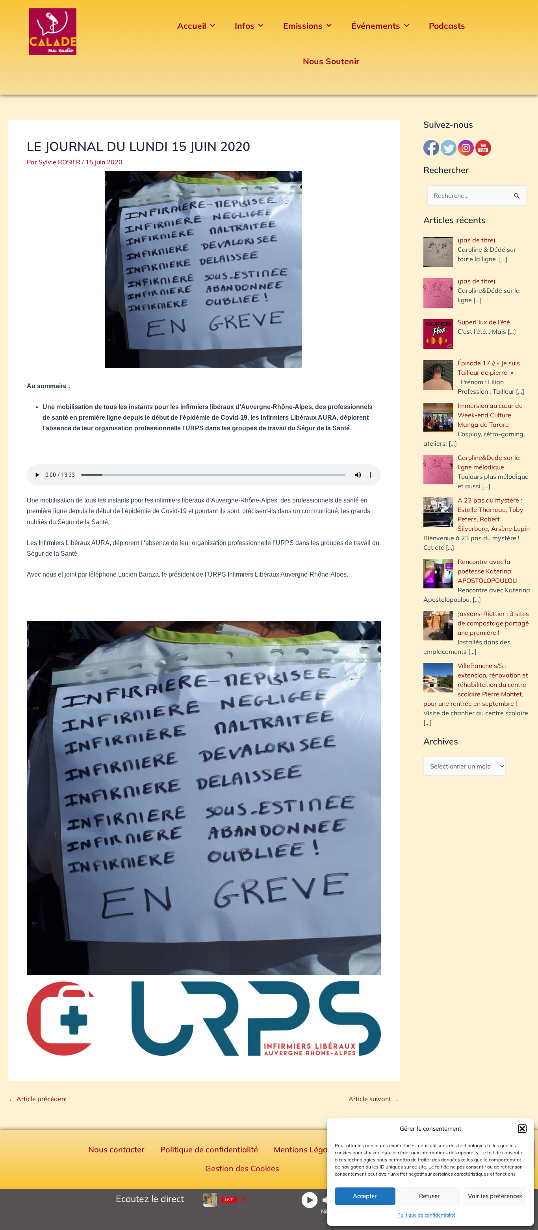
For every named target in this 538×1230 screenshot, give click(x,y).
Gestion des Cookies (242, 1168)
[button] (522, 1129)
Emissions (303, 25)
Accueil (191, 25)
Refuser (429, 1196)
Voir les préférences (495, 1196)
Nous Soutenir (331, 61)
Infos (244, 25)
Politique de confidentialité (426, 1215)
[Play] (309, 1200)
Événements (375, 25)
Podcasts (447, 25)
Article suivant (374, 1099)
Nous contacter (116, 1149)
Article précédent (38, 1099)
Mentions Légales (306, 1149)
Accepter (365, 1196)
